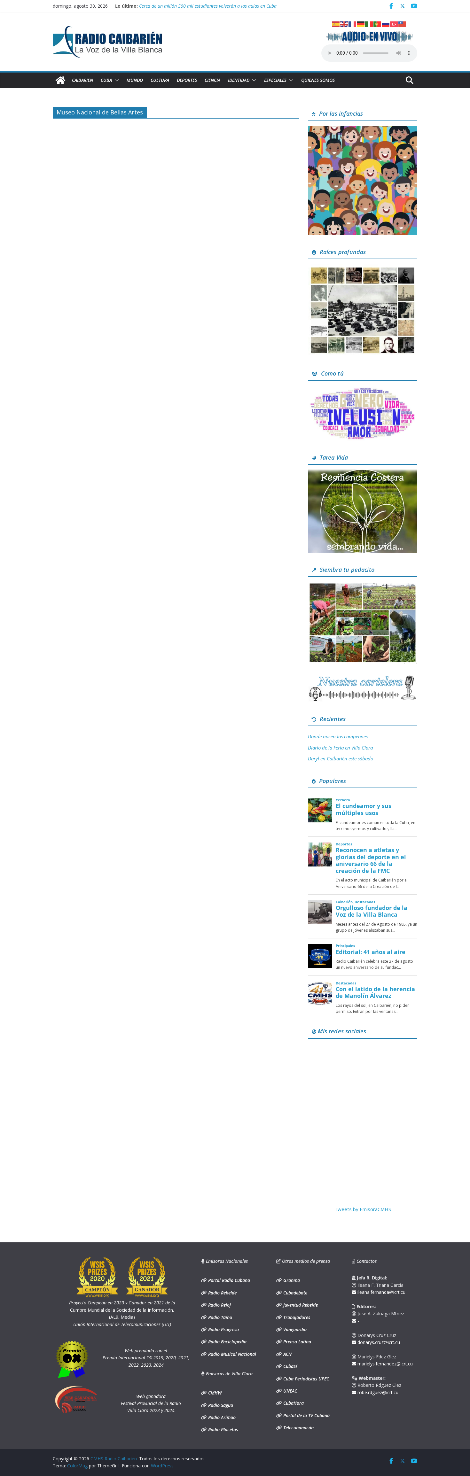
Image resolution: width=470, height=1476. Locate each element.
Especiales (275, 80)
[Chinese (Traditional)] (402, 23)
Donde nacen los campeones (338, 736)
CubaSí (289, 1366)
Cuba (106, 80)
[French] (353, 23)
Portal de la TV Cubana (306, 1415)
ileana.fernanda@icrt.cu (380, 1292)
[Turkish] (394, 23)
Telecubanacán (298, 1428)
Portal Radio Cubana (228, 1280)
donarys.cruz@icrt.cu (378, 1342)
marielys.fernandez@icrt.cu (384, 1364)
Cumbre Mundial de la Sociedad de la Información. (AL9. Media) (122, 1310)
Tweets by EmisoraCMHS (362, 1209)
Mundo (135, 80)
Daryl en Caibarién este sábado (340, 758)
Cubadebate (294, 1293)
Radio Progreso (223, 1329)
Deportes (187, 80)
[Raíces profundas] (362, 268)
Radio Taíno (219, 1317)
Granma (291, 1280)
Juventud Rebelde (300, 1305)
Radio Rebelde (222, 1293)
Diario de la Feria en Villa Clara (340, 747)
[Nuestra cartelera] (362, 677)
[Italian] (369, 23)
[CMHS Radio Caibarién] (60, 80)
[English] (344, 23)
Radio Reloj (219, 1305)
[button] (115, 80)
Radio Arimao (221, 1417)
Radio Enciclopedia (227, 1342)
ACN (287, 1354)
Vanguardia (294, 1329)
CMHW (214, 1393)
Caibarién (82, 80)
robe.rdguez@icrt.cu (377, 1392)
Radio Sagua (220, 1405)
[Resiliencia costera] (362, 473)
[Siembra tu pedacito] (362, 585)
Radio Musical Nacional (231, 1354)
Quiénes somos (318, 80)
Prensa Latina (296, 1342)
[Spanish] (336, 23)
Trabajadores (296, 1317)
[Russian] (386, 23)
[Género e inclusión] (362, 389)
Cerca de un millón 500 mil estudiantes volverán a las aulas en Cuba (208, 6)
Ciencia (212, 80)
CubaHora (293, 1403)
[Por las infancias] (362, 130)
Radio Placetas (222, 1429)
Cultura (160, 80)
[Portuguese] (377, 23)
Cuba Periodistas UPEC (305, 1379)
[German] (361, 23)
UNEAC (289, 1391)
